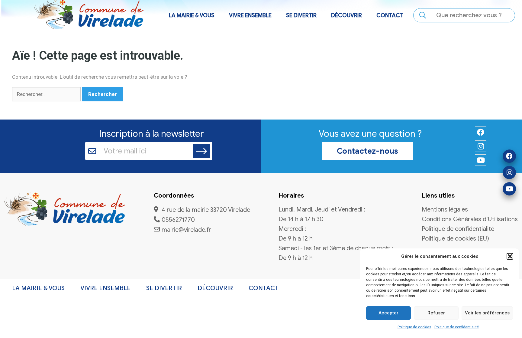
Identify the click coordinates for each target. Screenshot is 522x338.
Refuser (436, 313)
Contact (389, 15)
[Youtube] (509, 188)
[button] (510, 256)
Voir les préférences (487, 313)
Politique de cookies (414, 327)
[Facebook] (509, 156)
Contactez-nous (367, 151)
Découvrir (215, 288)
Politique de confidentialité (456, 327)
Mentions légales (445, 209)
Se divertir (164, 288)
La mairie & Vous (38, 288)
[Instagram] (509, 172)
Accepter (388, 313)
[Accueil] (64, 210)
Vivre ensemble (105, 288)
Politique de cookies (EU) (455, 238)
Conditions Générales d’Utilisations (470, 219)
